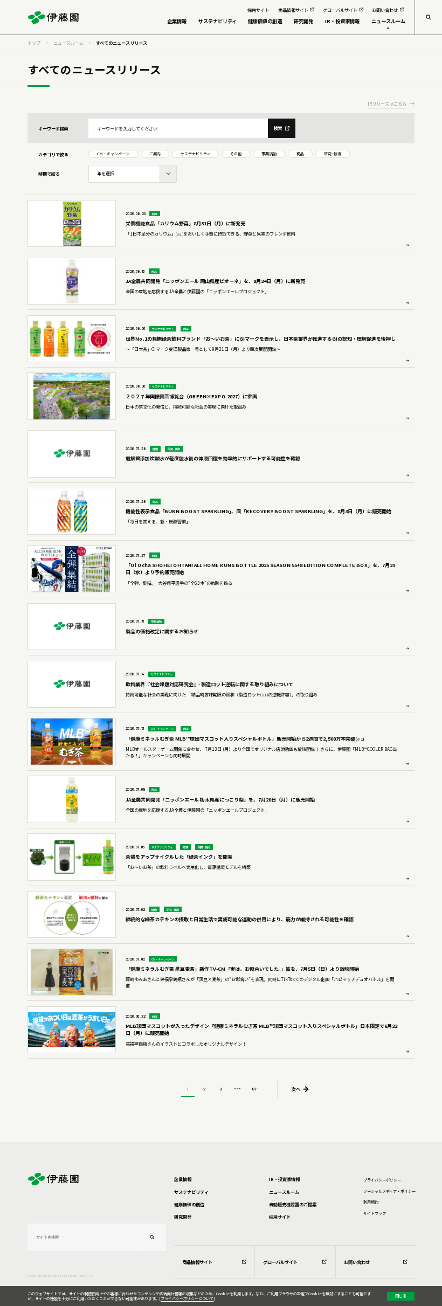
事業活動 (269, 153)
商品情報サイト (197, 1262)
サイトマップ (374, 1213)
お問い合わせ (357, 1262)
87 (254, 1088)
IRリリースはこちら (387, 103)
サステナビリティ (196, 153)
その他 (235, 153)
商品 (300, 153)
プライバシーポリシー (382, 1180)
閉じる (400, 1295)
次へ (296, 1089)
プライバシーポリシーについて (187, 1298)
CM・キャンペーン (113, 153)
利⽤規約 (370, 1202)
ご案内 (155, 153)
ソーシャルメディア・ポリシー (389, 1191)
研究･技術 (332, 153)
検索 (278, 128)
